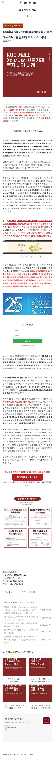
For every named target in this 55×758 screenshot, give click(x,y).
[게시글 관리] (15, 592)
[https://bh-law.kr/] (30, 3)
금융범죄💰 (8, 602)
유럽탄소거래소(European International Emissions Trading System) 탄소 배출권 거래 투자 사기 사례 (21, 610)
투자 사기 (17, 602)
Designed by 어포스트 (10, 754)
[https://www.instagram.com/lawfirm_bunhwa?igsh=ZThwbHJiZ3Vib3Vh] (21, 3)
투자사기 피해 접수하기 (27, 477)
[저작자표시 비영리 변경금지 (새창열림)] (32, 592)
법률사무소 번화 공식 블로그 (16, 722)
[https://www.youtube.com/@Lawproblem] (25, 3)
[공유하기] (12, 592)
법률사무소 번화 (27, 9)
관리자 (23, 754)
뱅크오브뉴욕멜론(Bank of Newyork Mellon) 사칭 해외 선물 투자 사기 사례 (21, 639)
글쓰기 (31, 754)
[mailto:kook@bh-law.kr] (34, 3)
